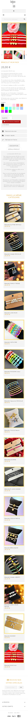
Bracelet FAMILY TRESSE (12, 283)
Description (13, 146)
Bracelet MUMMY (10, 636)
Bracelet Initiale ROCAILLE (13, 254)
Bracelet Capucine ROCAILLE (14, 401)
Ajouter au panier (11, 121)
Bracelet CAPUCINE (11, 342)
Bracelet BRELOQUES (11, 548)
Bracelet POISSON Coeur (12, 371)
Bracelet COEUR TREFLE (12, 518)
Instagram (14, 6)
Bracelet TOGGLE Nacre (12, 430)
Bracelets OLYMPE (10, 459)
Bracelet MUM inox (11, 665)
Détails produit (14, 149)
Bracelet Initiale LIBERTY (12, 577)
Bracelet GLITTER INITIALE (13, 224)
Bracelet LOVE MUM (11, 313)
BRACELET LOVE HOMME (13, 489)
